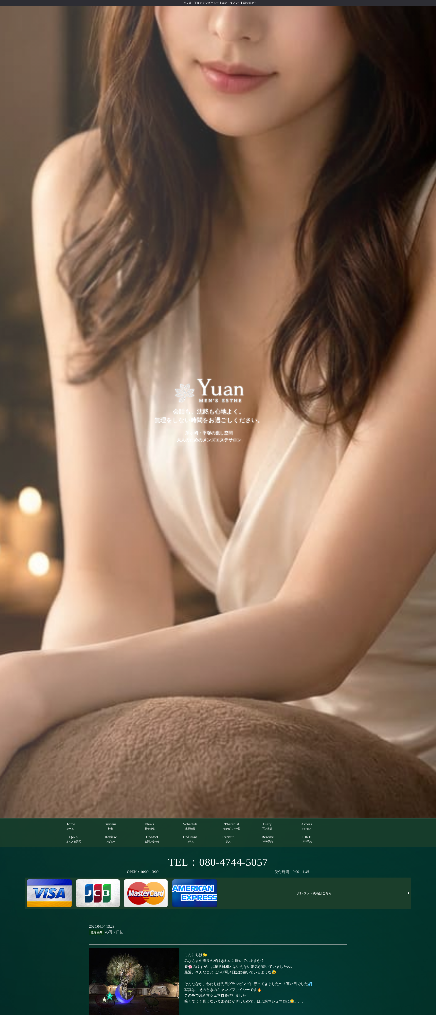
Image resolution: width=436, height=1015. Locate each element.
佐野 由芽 (96, 932)
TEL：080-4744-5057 (218, 862)
